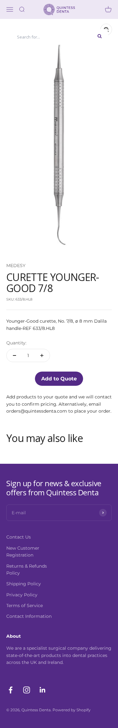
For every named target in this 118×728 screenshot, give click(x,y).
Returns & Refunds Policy (26, 569)
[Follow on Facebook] (10, 690)
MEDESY (15, 265)
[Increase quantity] (42, 355)
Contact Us (18, 537)
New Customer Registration (22, 551)
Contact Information (29, 616)
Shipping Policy (23, 584)
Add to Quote (59, 379)
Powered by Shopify (72, 709)
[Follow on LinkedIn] (42, 690)
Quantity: (16, 343)
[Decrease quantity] (14, 355)
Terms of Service (24, 605)
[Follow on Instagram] (26, 690)
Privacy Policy (21, 595)
